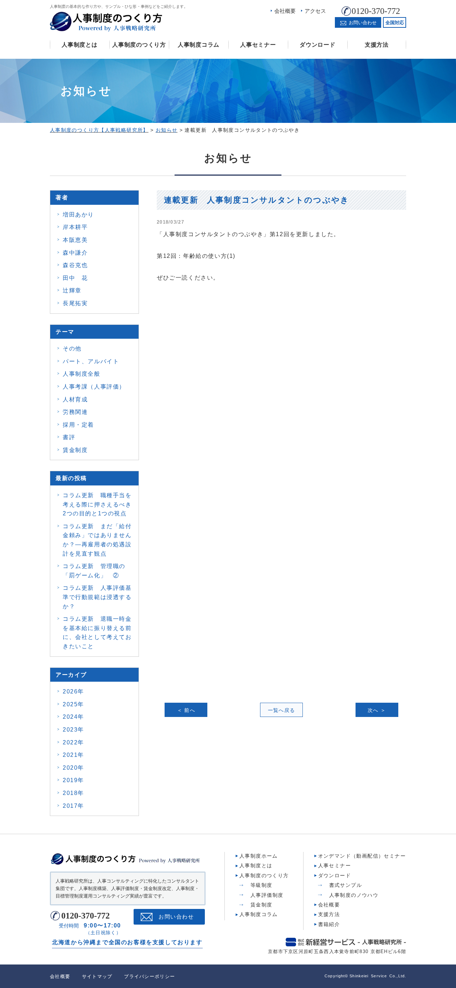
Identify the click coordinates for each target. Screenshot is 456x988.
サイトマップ (97, 976)
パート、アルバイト (91, 361)
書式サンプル (345, 885)
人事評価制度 (266, 895)
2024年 (73, 717)
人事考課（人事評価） (94, 387)
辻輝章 (72, 290)
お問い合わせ (176, 917)
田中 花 (75, 278)
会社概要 (285, 11)
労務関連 (75, 412)
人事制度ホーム (258, 856)
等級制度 (261, 885)
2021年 (73, 755)
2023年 (73, 730)
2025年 (73, 704)
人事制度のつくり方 (139, 45)
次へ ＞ (377, 710)
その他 (72, 348)
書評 (69, 437)
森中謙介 (75, 253)
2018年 (73, 793)
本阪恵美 (75, 240)
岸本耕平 (75, 227)
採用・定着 (78, 425)
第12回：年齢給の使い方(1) (196, 256)
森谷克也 (75, 265)
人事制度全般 (81, 374)
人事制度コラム (198, 45)
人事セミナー (258, 45)
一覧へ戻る (281, 710)
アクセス (315, 11)
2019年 (73, 780)
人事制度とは (79, 45)
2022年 (73, 742)
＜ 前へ (186, 710)
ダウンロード (317, 45)
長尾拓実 (75, 303)
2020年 (73, 768)
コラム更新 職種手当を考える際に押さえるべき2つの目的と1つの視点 (97, 504)
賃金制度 (75, 450)
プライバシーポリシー (149, 976)
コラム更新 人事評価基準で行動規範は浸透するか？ (97, 597)
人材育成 (75, 399)
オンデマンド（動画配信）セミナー (362, 856)
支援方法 (377, 45)
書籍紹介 (329, 924)
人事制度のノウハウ (354, 895)
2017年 (73, 806)
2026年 (73, 691)
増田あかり (78, 215)
